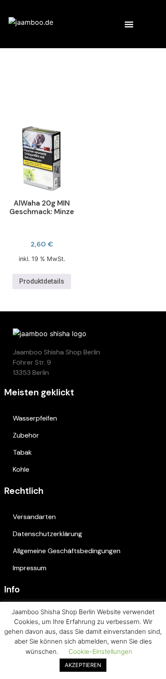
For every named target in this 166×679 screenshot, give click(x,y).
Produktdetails (41, 281)
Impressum (29, 567)
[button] (129, 24)
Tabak (22, 452)
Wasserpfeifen (35, 418)
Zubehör (26, 435)
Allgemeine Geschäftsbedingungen (66, 550)
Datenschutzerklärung (47, 533)
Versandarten (34, 516)
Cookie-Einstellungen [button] (100, 651)
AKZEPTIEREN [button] (83, 665)
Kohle (21, 469)
